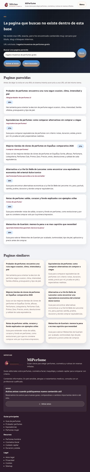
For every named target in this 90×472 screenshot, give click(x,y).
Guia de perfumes (13, 421)
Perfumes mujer (12, 430)
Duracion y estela (13, 448)
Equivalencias (11, 427)
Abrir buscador (31, 63)
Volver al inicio (12, 63)
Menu (82, 4)
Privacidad (10, 460)
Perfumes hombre (13, 439)
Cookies (9, 463)
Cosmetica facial (12, 442)
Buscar (81, 53)
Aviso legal (10, 457)
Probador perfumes (14, 424)
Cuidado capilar (12, 445)
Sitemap (9, 466)
